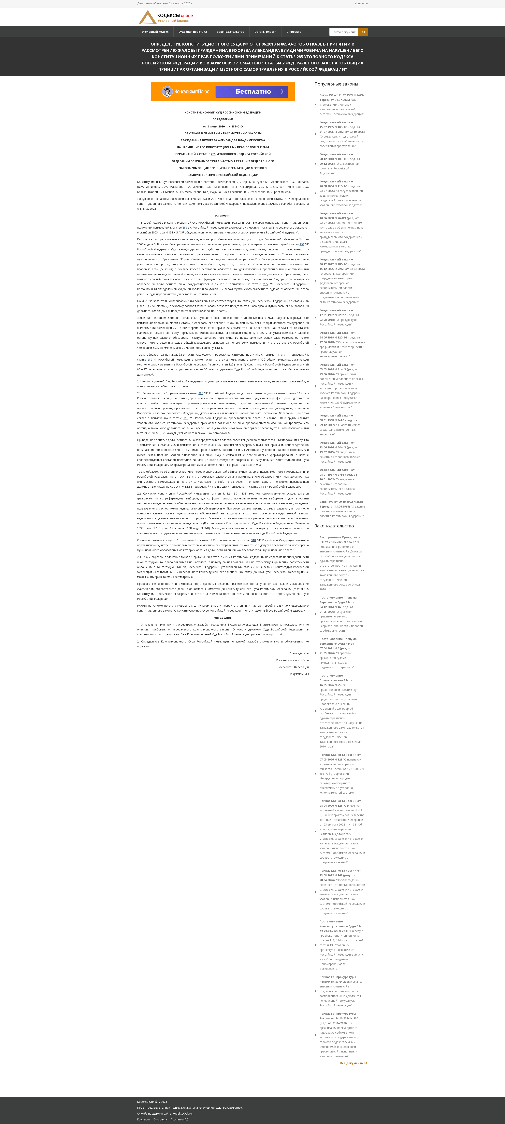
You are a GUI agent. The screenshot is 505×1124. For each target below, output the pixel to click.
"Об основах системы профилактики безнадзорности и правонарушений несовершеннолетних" (342, 344)
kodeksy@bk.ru (182, 1113)
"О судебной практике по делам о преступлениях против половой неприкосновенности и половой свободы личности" (341, 614)
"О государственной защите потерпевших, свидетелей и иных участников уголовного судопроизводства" (341, 193)
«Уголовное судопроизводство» (220, 1107)
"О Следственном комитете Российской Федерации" (340, 163)
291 (302, 244)
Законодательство (230, 31)
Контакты (361, 3)
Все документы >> (354, 1063)
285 (213, 154)
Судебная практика (193, 31)
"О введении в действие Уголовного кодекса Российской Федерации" (340, 452)
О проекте (293, 31)
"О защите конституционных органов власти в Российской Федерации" (342, 509)
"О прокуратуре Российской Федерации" (339, 317)
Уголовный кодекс (155, 31)
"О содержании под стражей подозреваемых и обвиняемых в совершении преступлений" (342, 134)
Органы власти (265, 31)
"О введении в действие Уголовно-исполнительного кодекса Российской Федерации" (338, 481)
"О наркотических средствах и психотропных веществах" (340, 425)
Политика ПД (179, 1119)
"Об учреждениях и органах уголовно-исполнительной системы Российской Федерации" (342, 104)
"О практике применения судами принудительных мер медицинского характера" (338, 653)
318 (185, 418)
